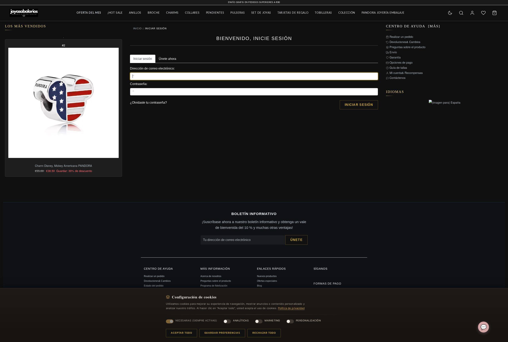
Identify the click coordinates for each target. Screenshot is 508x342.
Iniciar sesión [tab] (142, 58)
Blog (259, 285)
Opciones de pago (401, 62)
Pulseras (237, 12)
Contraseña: (138, 84)
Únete (296, 240)
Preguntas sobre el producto (407, 47)
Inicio (137, 28)
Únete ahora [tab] (167, 58)
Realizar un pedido (401, 36)
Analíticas (241, 320)
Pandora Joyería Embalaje (383, 12)
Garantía (395, 57)
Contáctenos (397, 77)
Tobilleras (323, 12)
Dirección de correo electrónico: (152, 68)
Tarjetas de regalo (292, 12)
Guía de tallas (398, 67)
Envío (393, 52)
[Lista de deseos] (483, 13)
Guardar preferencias (222, 332)
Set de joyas (261, 12)
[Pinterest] (314, 275)
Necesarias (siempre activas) (196, 320)
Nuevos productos (267, 276)
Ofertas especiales (267, 281)
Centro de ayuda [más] (413, 26)
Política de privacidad (291, 308)
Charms (172, 12)
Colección (346, 12)
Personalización (308, 320)
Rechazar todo (264, 332)
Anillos (135, 12)
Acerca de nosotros (210, 276)
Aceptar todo (181, 332)
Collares (192, 12)
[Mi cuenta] (472, 13)
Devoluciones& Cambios (404, 42)
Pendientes (215, 12)
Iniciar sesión (359, 104)
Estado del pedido (154, 285)
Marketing (272, 320)
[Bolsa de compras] (494, 13)
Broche (154, 12)
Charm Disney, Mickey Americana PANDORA (63, 165)
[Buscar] (461, 13)
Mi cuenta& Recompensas (406, 73)
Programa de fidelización (213, 285)
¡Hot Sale (115, 12)
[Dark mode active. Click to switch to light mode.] (450, 13)
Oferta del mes (89, 12)
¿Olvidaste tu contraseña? (148, 102)
